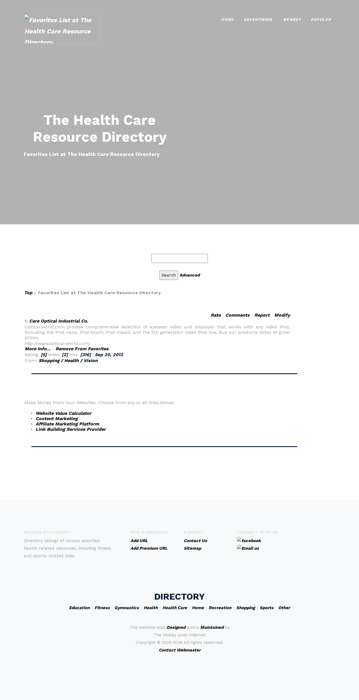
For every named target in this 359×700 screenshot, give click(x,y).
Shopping (245, 607)
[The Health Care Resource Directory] (62, 28)
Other (284, 607)
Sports (266, 607)
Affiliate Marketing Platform (67, 424)
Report (262, 315)
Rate (216, 315)
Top (28, 292)
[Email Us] (248, 548)
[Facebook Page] (249, 540)
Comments (237, 315)
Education (79, 607)
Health (151, 607)
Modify (282, 315)
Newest (292, 19)
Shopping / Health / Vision (68, 360)
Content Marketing (57, 418)
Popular (321, 19)
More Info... (38, 348)
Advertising (258, 19)
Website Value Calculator (63, 413)
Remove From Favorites (82, 348)
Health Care (174, 607)
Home (227, 19)
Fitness (102, 607)
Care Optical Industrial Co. (58, 321)
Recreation (220, 607)
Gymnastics (126, 607)
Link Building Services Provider (71, 429)
